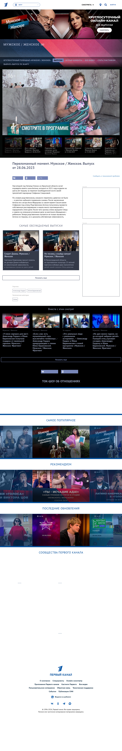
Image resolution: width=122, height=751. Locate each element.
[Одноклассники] (30, 178)
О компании (45, 680)
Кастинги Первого (69, 684)
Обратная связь (63, 688)
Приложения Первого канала (47, 684)
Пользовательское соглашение (42, 688)
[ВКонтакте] (17, 178)
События (52, 691)
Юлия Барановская (34, 291)
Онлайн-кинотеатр (74, 680)
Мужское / (21, 44)
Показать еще (41, 278)
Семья (15, 299)
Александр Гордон (19, 291)
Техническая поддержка (83, 688)
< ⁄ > (40, 178)
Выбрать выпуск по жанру (16, 64)
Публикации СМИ (65, 691)
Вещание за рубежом (63, 697)
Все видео (83, 684)
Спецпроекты (58, 680)
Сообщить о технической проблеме (106, 176)
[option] (13, 144)
